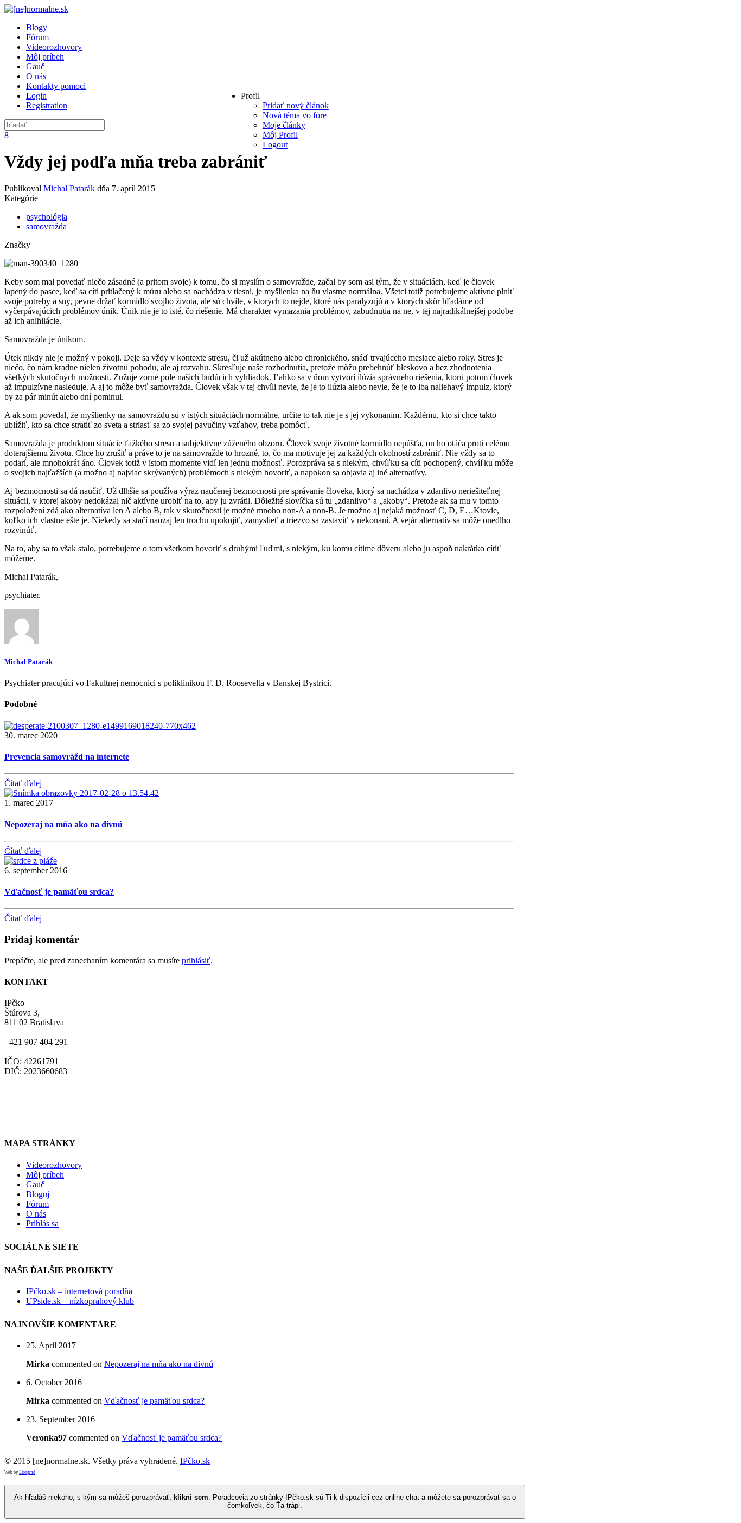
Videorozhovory (54, 1164)
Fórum (37, 1204)
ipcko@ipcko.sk (32, 1090)
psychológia (46, 216)
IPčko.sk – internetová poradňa (79, 1291)
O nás (36, 1213)
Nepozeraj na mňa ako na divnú (63, 824)
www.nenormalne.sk (39, 1100)
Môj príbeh (45, 1174)
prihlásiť (196, 960)
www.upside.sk (31, 1119)
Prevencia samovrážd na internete (66, 756)
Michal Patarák (69, 188)
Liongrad (27, 1472)
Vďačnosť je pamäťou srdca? (59, 891)
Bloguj (37, 1194)
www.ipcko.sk (29, 1110)
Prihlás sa (42, 1223)
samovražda (46, 226)
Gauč (35, 1184)
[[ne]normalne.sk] (36, 9)
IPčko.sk (195, 1461)
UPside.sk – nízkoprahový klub (80, 1301)
